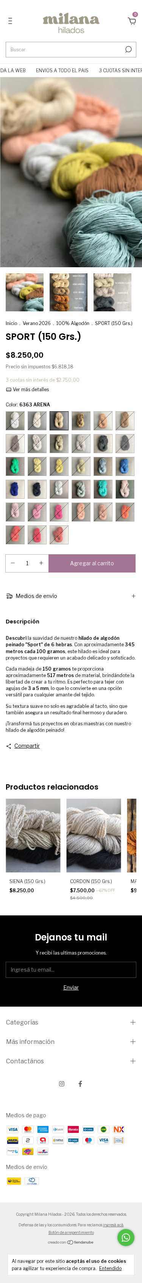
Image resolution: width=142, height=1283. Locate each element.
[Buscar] (127, 49)
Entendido (110, 1268)
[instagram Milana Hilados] (62, 1084)
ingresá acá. (113, 1225)
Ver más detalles (30, 389)
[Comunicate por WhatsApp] (125, 1237)
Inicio (11, 323)
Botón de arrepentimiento (71, 1232)
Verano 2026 (37, 323)
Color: (28, 405)
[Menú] (11, 22)
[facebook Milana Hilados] (80, 1084)
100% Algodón (72, 323)
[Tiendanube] (71, 1243)
